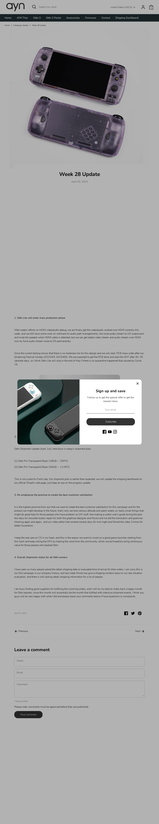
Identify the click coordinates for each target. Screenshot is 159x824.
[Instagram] (115, 432)
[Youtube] (110, 432)
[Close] (137, 383)
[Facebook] (104, 432)
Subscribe (110, 421)
